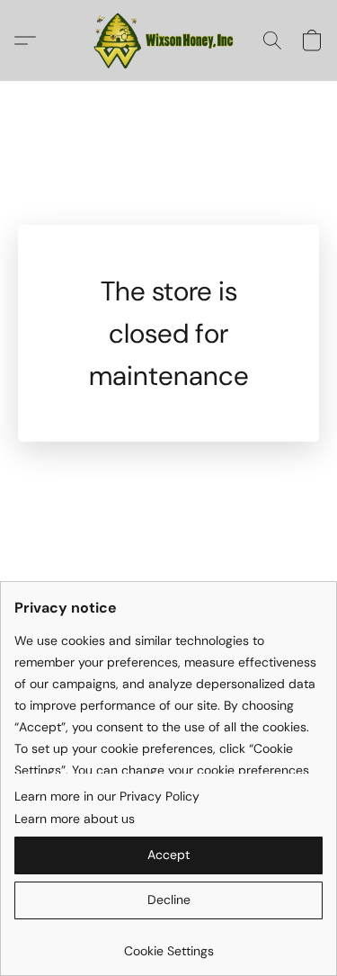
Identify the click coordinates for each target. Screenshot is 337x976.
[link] (168, 944)
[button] (169, 40)
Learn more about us (74, 818)
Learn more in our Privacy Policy (107, 796)
